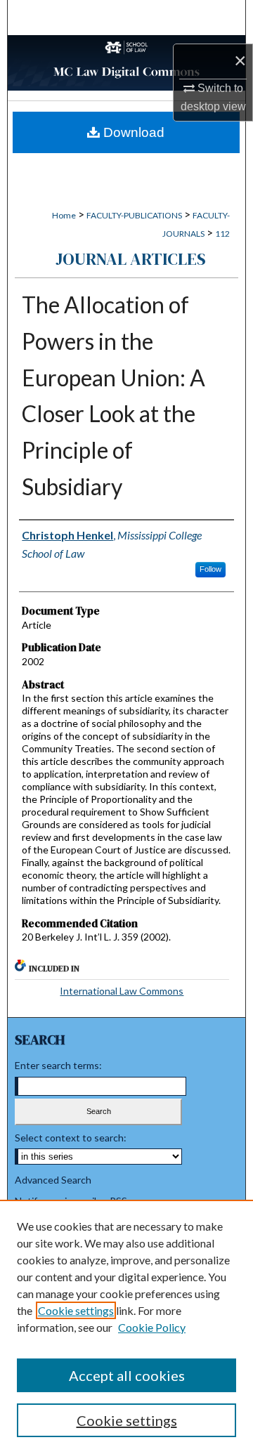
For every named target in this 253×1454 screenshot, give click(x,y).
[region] (126, 1327)
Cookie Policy (152, 1327)
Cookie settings (76, 1310)
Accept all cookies (127, 1375)
